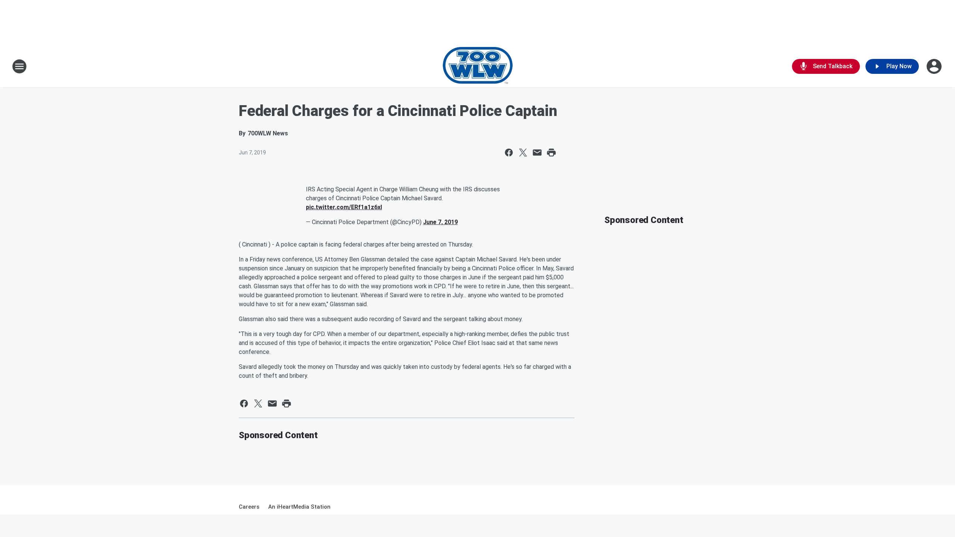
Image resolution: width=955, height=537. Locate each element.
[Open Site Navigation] (19, 66)
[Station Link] (478, 66)
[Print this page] (551, 152)
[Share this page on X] (523, 152)
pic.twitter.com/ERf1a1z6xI (344, 207)
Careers (249, 506)
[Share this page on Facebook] (509, 152)
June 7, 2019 (440, 222)
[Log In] (935, 66)
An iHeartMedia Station (299, 506)
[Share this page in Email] (537, 152)
